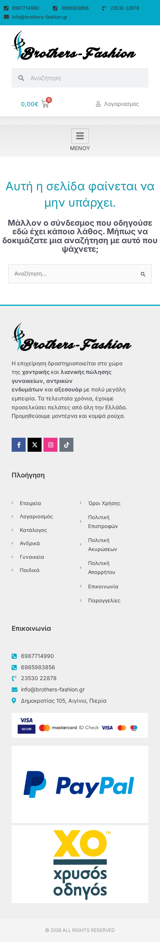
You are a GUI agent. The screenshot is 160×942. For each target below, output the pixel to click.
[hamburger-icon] (80, 136)
